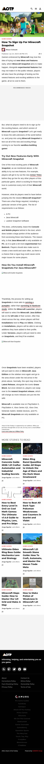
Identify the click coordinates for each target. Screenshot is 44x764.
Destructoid (22, 722)
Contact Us (25, 678)
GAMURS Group (37, 751)
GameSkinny (22, 727)
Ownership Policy (27, 684)
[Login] (40, 9)
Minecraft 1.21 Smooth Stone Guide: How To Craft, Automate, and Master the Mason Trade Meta (32, 558)
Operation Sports (22, 730)
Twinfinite (22, 704)
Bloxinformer (22, 742)
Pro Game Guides (22, 701)
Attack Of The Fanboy (22, 710)
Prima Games (22, 713)
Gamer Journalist (22, 725)
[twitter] (14, 669)
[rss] (4, 669)
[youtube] (25, 669)
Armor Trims (36, 175)
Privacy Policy (7, 687)
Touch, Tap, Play (22, 736)
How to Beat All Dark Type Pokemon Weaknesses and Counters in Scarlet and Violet (32, 511)
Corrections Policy (9, 681)
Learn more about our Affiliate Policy (13, 431)
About (4, 678)
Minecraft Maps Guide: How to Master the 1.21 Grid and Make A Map (11, 599)
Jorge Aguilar (6, 477)
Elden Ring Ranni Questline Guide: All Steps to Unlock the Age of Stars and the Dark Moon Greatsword (32, 468)
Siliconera (22, 716)
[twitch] (9, 669)
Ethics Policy (25, 681)
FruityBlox (22, 739)
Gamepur (22, 707)
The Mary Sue (22, 733)
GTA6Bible (22, 745)
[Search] (31, 9)
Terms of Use (26, 687)
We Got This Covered (22, 719)
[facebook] (19, 669)
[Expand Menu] (36, 9)
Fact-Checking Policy (10, 684)
